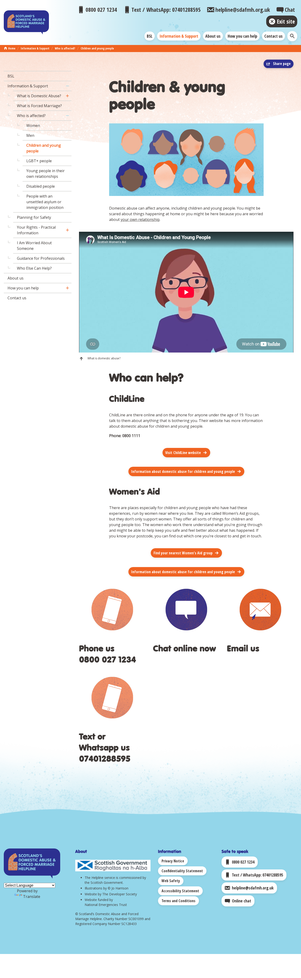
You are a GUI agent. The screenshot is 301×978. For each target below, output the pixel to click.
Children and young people (97, 48)
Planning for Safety (34, 217)
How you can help (242, 36)
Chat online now (184, 648)
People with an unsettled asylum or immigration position (44, 202)
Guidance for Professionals (41, 258)
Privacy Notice (173, 861)
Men (30, 135)
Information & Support (178, 36)
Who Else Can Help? (34, 268)
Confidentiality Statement (182, 870)
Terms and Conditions (178, 900)
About (81, 851)
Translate (31, 896)
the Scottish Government (104, 882)
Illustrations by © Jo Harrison (106, 888)
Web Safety (171, 880)
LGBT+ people (39, 160)
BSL (149, 36)
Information (169, 851)
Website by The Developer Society (111, 894)
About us (213, 36)
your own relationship (140, 219)
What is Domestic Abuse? (39, 95)
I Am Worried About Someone (34, 245)
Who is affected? (65, 48)
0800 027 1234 (107, 659)
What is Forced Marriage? (39, 105)
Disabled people (40, 186)
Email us (243, 648)
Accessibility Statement (180, 890)
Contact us (273, 36)
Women (33, 125)
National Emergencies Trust (106, 904)
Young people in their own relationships (45, 173)
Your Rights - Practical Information (36, 230)
